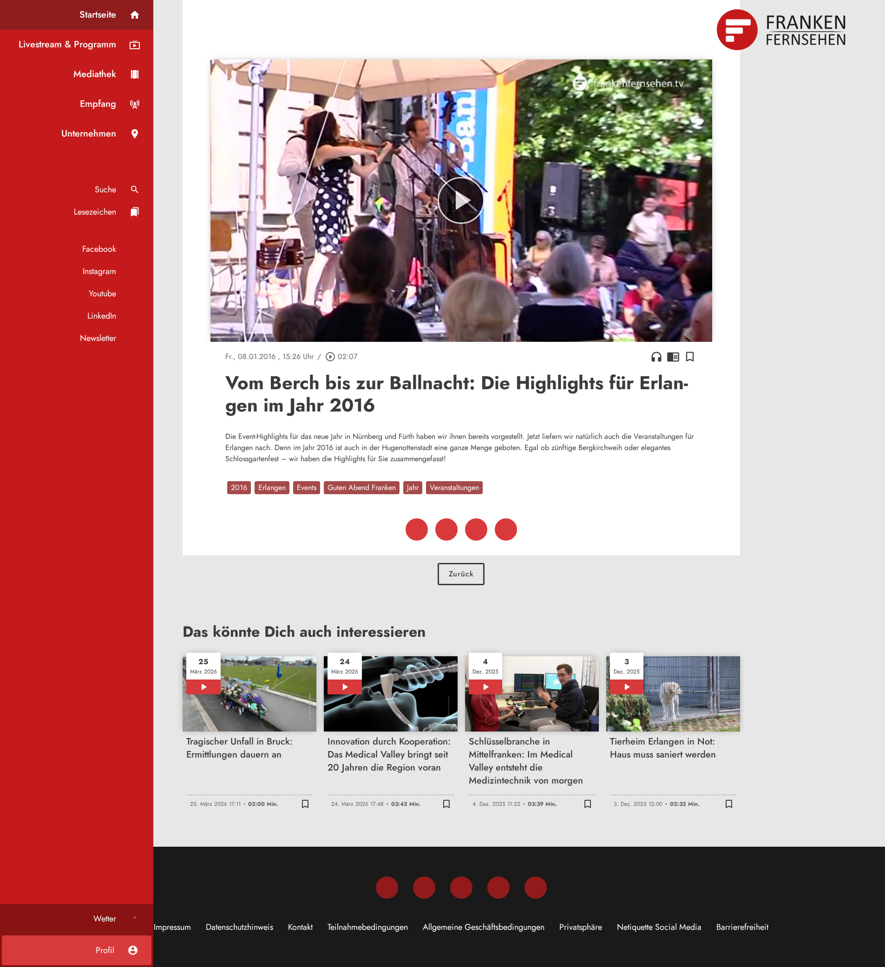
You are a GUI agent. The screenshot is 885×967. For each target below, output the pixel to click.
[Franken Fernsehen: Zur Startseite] (782, 29)
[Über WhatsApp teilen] (476, 529)
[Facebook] (387, 887)
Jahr (413, 487)
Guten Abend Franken (362, 487)
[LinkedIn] (498, 887)
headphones (656, 356)
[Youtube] (461, 887)
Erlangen (272, 487)
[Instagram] (424, 887)
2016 (239, 487)
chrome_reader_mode (673, 356)
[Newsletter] (535, 887)
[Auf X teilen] (446, 529)
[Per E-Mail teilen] (506, 529)
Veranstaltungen (454, 487)
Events (306, 487)
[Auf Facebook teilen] (417, 529)
